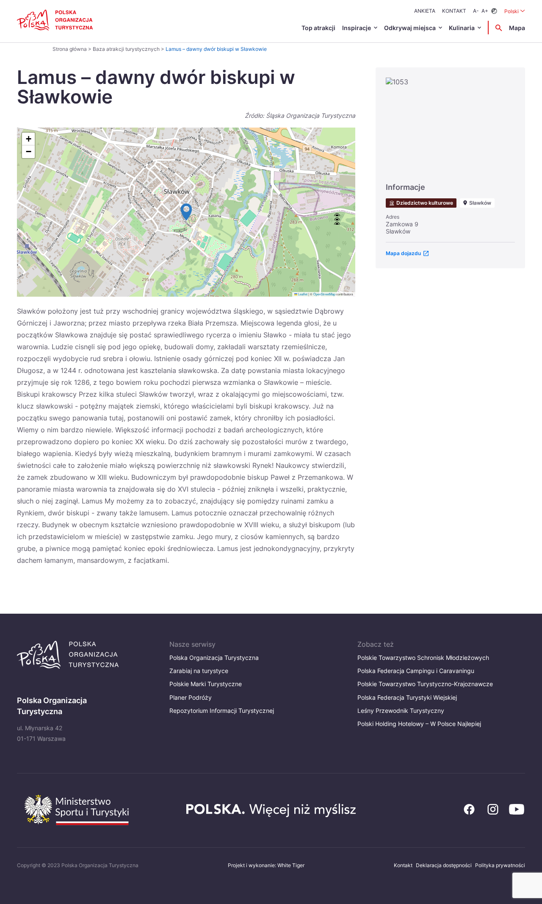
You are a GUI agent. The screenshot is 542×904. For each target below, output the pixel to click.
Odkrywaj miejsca (410, 27)
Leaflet (302, 294)
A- (476, 11)
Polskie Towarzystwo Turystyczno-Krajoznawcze (425, 683)
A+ (484, 11)
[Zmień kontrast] (494, 11)
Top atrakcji (318, 27)
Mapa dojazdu (403, 253)
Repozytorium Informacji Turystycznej (221, 710)
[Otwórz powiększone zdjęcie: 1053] (450, 126)
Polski (514, 11)
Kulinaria (462, 27)
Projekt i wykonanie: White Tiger (266, 865)
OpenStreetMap (324, 294)
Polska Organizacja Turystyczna (214, 657)
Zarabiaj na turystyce (198, 670)
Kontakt (454, 11)
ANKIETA (424, 11)
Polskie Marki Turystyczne (205, 683)
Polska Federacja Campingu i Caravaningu (415, 670)
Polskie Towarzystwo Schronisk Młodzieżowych (423, 657)
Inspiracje (356, 27)
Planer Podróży (190, 697)
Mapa (517, 27)
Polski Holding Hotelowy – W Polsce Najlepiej (419, 723)
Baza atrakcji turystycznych (126, 49)
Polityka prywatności (500, 865)
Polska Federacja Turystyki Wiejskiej (407, 697)
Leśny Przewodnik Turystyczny (400, 710)
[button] (186, 212)
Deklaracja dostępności (444, 865)
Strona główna (70, 49)
